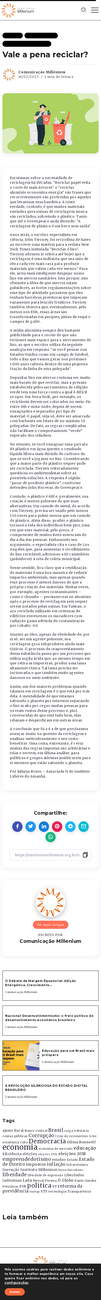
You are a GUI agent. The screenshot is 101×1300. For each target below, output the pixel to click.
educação (85, 1148)
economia (20, 1147)
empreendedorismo (26, 1159)
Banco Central (36, 1130)
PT (54, 1186)
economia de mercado (55, 1148)
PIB (22, 1186)
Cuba (24, 1142)
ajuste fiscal (13, 1131)
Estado (72, 1160)
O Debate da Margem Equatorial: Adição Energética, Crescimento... (40, 983)
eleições (30, 1154)
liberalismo (76, 1170)
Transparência (79, 1191)
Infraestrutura (77, 1164)
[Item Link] (21, 1055)
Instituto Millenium (39, 1169)
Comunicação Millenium (41, 72)
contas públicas (15, 1136)
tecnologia (57, 1191)
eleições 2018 (72, 1153)
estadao (59, 1160)
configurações (16, 1283)
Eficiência (12, 1154)
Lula (27, 1180)
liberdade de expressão (45, 1175)
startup (34, 1191)
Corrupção (41, 1135)
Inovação (10, 1170)
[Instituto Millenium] (18, 10)
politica (39, 1185)
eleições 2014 (48, 1154)
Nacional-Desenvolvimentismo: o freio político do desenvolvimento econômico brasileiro (49, 1018)
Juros (62, 1170)
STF (44, 1191)
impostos (36, 1164)
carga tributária (76, 1130)
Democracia (47, 1141)
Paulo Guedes (85, 1180)
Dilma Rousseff (81, 1142)
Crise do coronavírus (71, 1136)
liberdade (14, 1175)
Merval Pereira (45, 1180)
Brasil (55, 1130)
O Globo (66, 1180)
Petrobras (10, 1186)
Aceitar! (15, 1292)
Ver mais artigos (51, 925)
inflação (56, 1164)
